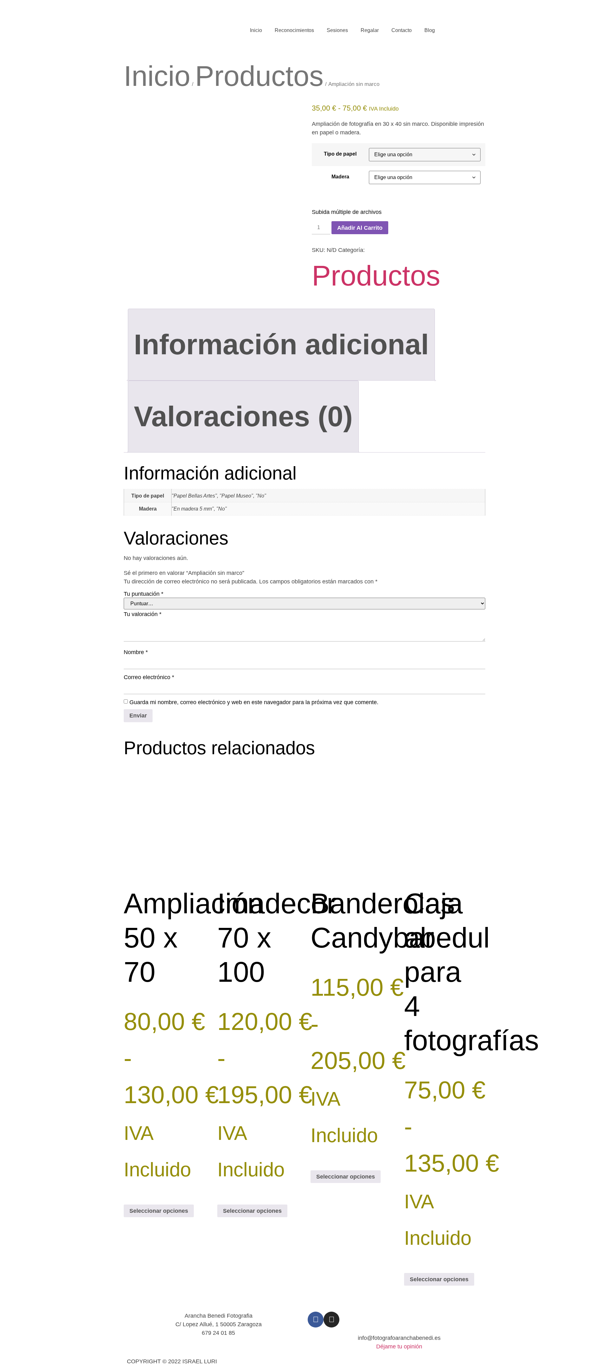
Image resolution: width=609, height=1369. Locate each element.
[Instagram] (331, 1319)
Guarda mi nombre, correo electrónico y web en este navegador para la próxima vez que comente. (253, 702)
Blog (429, 30)
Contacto (401, 30)
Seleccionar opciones (158, 1211)
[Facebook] (316, 1319)
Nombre (136, 652)
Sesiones (337, 30)
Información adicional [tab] (281, 344)
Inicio (256, 30)
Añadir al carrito (360, 228)
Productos (259, 76)
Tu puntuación (143, 594)
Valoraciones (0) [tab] (243, 416)
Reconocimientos (294, 30)
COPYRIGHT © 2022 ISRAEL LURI (172, 1361)
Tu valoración (142, 614)
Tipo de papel (340, 153)
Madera (340, 176)
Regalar (370, 30)
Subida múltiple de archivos (347, 212)
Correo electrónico (149, 677)
